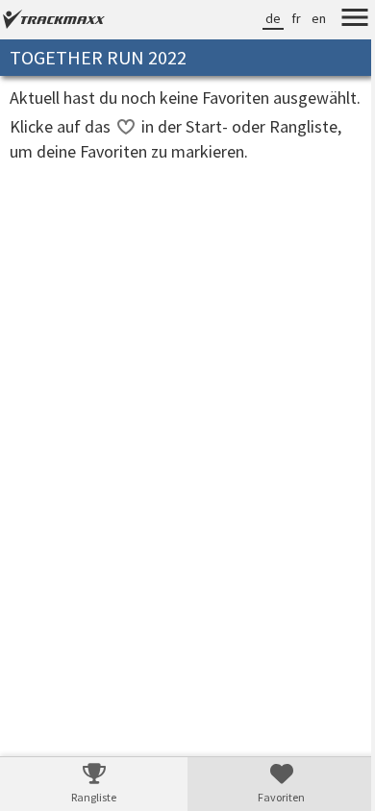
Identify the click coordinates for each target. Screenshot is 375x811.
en (304, 18)
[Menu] (340, 20)
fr (282, 18)
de (258, 18)
